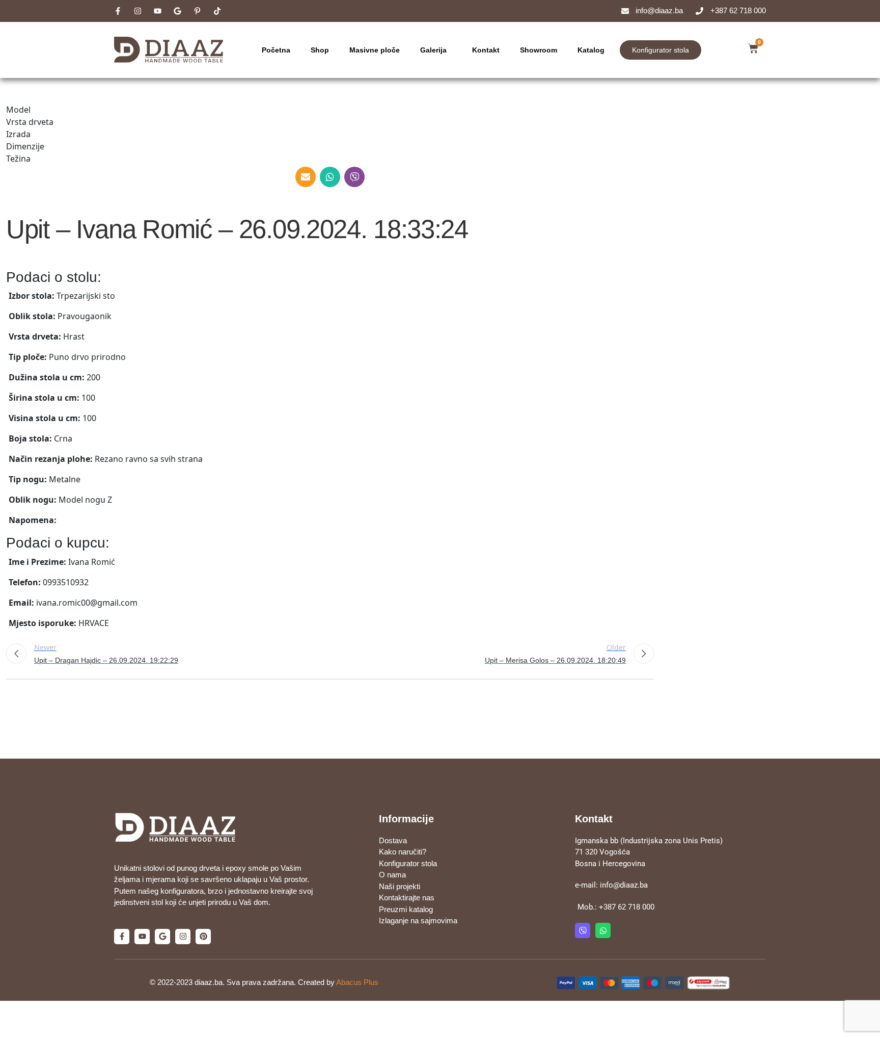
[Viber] (582, 930)
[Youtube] (142, 936)
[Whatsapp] (603, 930)
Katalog (591, 50)
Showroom (538, 50)
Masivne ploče (374, 50)
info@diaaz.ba (624, 885)
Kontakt (486, 50)
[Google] (162, 936)
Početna (276, 50)
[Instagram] (182, 936)
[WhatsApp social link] (330, 177)
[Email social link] (305, 177)
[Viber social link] (354, 177)
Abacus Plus (357, 982)
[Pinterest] (203, 936)
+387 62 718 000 (626, 907)
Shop (320, 50)
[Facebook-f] (121, 936)
